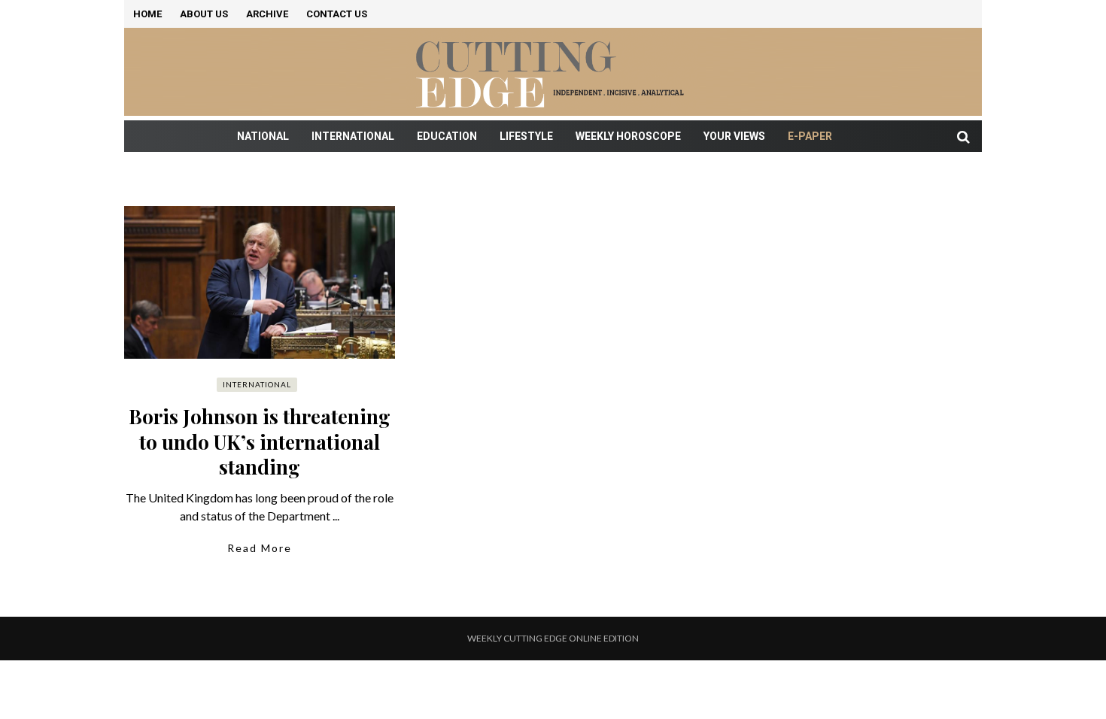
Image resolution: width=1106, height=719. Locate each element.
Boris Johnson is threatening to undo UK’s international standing (259, 442)
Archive (267, 14)
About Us (204, 14)
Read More (259, 548)
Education (447, 136)
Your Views (734, 136)
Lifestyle (526, 136)
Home (147, 14)
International (352, 136)
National (263, 136)
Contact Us (336, 14)
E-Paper (810, 136)
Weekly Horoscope (628, 136)
